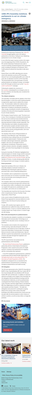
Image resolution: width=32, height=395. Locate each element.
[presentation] (0, 354)
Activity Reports (9, 9)
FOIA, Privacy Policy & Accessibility (12, 375)
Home (2, 9)
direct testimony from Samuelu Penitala (15, 157)
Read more (6, 330)
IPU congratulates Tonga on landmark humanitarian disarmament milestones (9, 357)
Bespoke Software (11, 391)
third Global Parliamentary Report (14, 244)
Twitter (13, 386)
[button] (14, 43)
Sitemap (9, 371)
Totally (4, 391)
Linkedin (6, 386)
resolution (6, 90)
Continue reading (5, 363)
